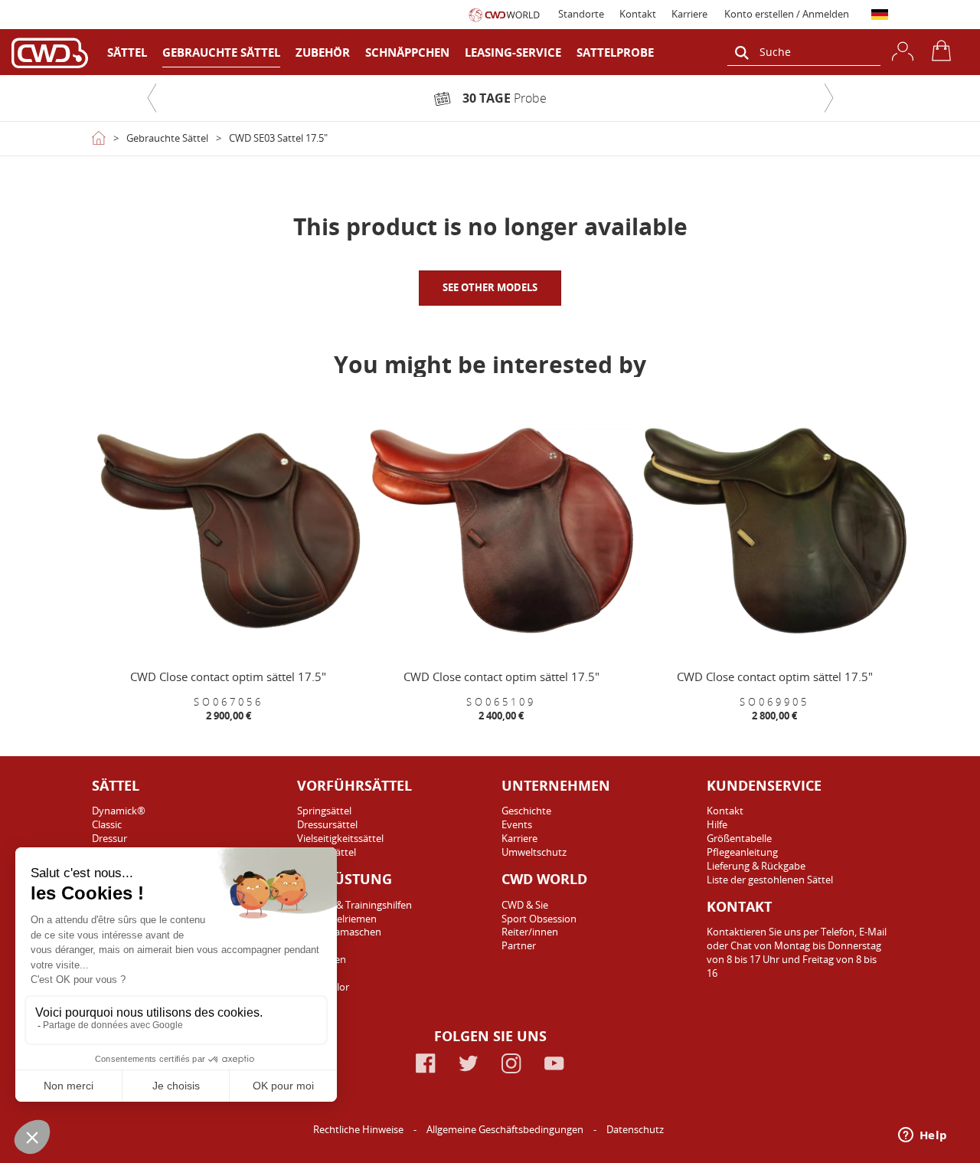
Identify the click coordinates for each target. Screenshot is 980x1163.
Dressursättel (327, 824)
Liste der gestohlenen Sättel (770, 879)
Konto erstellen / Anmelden (786, 14)
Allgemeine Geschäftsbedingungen (506, 1129)
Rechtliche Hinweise (359, 1129)
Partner (518, 945)
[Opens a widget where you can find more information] (922, 1136)
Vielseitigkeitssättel (340, 838)
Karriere (689, 14)
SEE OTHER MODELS (490, 287)
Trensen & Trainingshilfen (354, 905)
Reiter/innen (529, 932)
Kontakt (637, 14)
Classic (107, 824)
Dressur (109, 838)
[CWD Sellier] (49, 52)
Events (516, 824)
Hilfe (717, 824)
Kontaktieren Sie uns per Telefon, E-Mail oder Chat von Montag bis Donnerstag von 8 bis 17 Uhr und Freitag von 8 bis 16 (797, 952)
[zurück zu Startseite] (99, 138)
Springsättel (324, 810)
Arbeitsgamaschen (339, 932)
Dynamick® (118, 810)
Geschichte (526, 810)
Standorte (581, 14)
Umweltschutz (534, 852)
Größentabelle (739, 838)
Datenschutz (635, 1129)
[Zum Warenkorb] (944, 50)
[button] (151, 98)
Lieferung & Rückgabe (756, 866)
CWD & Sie (524, 905)
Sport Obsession (539, 918)
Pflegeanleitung (742, 852)
